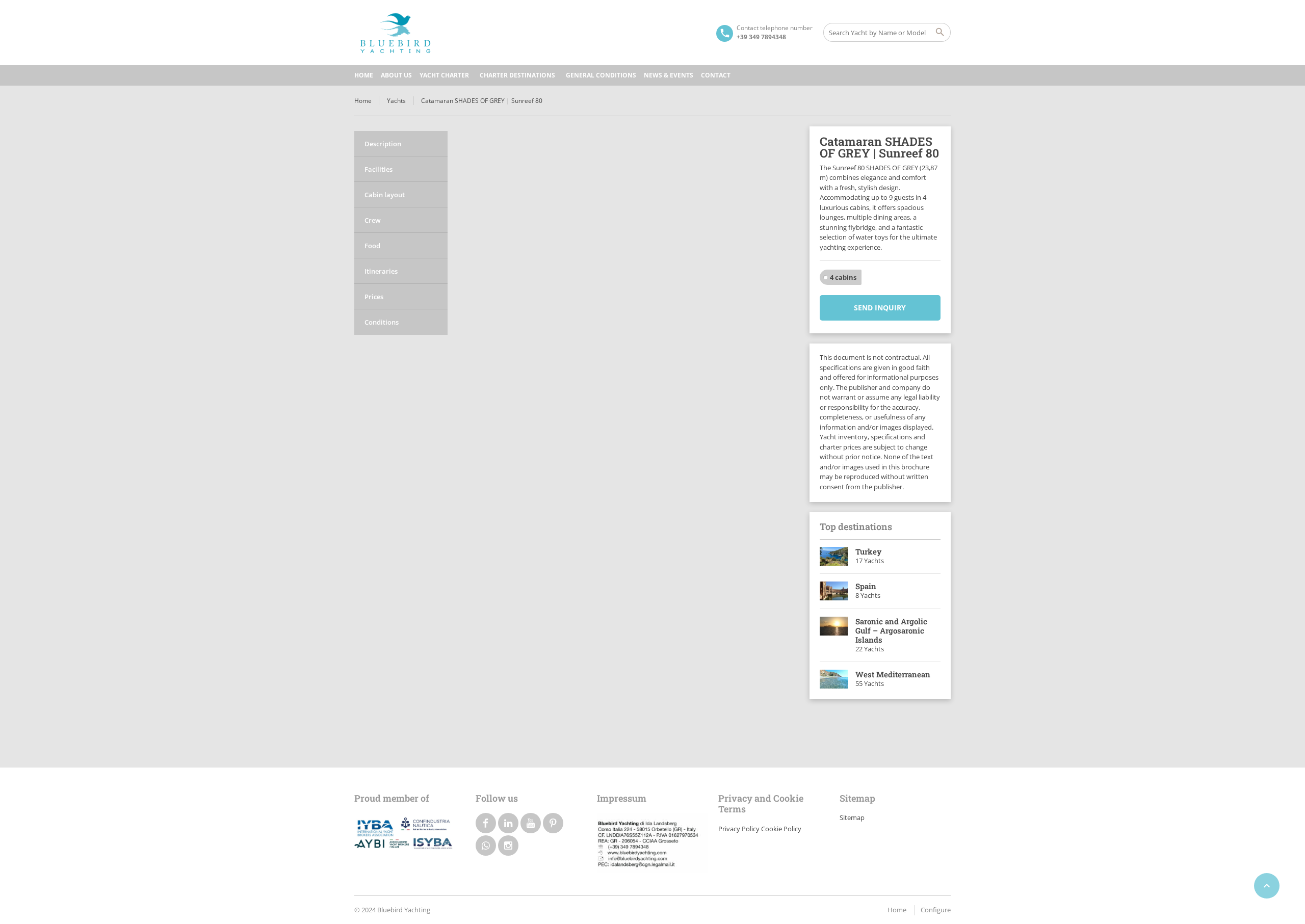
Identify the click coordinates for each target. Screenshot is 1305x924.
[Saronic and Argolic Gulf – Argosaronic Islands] (834, 635)
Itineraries (381, 271)
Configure (936, 909)
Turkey (868, 551)
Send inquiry (880, 307)
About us (396, 75)
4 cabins (843, 277)
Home (363, 75)
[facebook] (486, 823)
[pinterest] (553, 823)
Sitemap (852, 817)
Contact (715, 75)
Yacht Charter (444, 75)
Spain (865, 586)
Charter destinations (517, 75)
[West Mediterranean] (834, 679)
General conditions (601, 75)
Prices (373, 296)
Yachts (396, 100)
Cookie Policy (781, 828)
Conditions (381, 322)
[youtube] (530, 823)
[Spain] (834, 591)
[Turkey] (834, 556)
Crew (372, 220)
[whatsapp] (486, 845)
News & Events (668, 75)
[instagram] (508, 845)
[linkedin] (508, 823)
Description (382, 143)
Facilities (378, 169)
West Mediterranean (892, 674)
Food (372, 245)
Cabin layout (384, 194)
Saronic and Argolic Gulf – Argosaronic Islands (891, 630)
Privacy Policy (739, 828)
